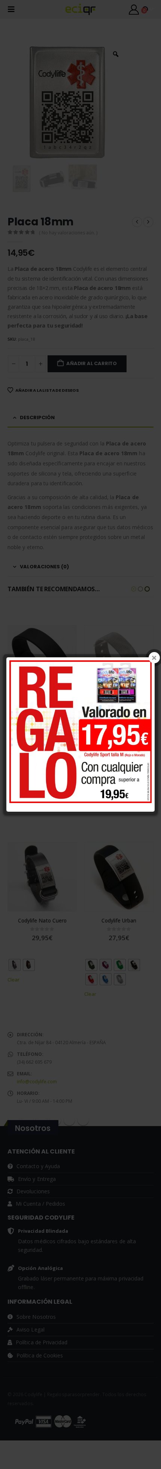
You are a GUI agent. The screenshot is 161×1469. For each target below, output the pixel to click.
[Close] (154, 657)
